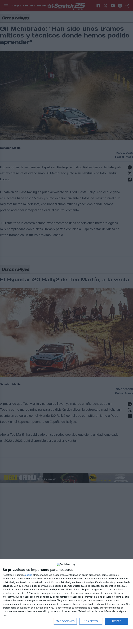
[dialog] (66, 594)
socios (28, 575)
